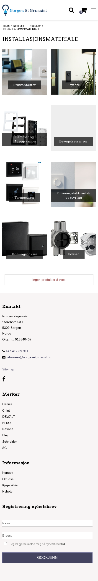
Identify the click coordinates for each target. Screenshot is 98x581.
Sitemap (8, 369)
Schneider (9, 441)
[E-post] (47, 535)
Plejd (5, 435)
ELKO (6, 423)
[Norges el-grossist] (24, 10)
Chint (6, 410)
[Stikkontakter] (24, 72)
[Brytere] (73, 72)
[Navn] (47, 523)
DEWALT (8, 416)
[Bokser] (73, 241)
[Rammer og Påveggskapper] (24, 128)
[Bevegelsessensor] (73, 128)
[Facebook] (3, 379)
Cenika (7, 404)
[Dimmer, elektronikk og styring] (73, 184)
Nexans (7, 429)
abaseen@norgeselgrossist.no (29, 357)
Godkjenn (47, 558)
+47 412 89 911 (16, 351)
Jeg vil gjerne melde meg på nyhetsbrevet (42, 543)
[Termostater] (24, 184)
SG (4, 448)
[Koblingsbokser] (24, 241)
